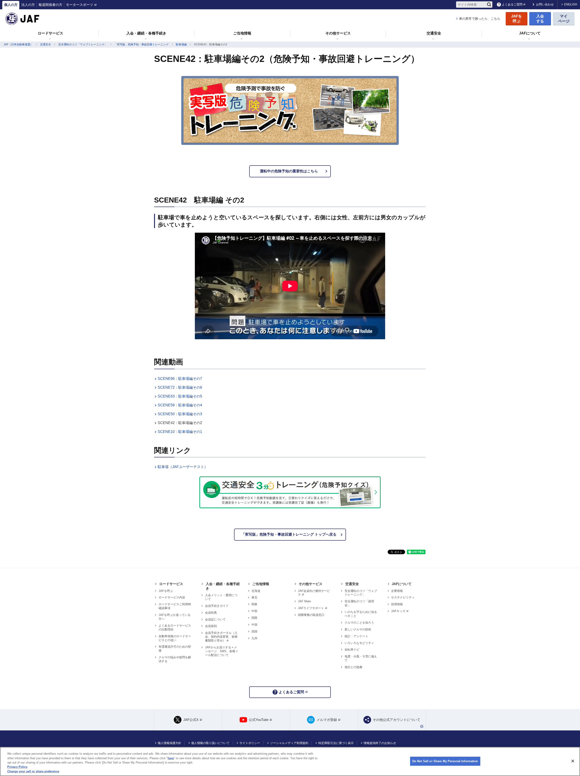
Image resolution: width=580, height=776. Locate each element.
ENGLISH (570, 4)
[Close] (573, 761)
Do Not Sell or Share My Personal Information (445, 761)
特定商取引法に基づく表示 (336, 743)
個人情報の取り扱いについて (210, 743)
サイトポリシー (249, 743)
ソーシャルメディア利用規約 (289, 743)
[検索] (489, 4)
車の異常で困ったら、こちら (479, 18)
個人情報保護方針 (169, 743)
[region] (290, 761)
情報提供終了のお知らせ (380, 743)
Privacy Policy (17, 767)
